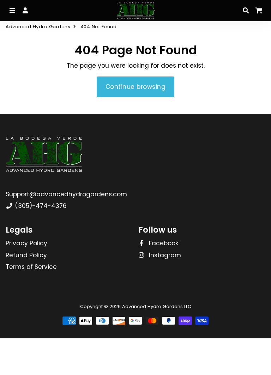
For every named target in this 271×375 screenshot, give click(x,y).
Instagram (164, 255)
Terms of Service (31, 267)
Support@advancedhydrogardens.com (66, 194)
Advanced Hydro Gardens (38, 26)
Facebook (162, 243)
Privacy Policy (26, 243)
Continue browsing (136, 86)
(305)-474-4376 (40, 206)
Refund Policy (26, 255)
